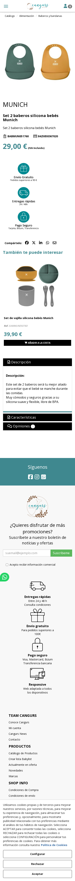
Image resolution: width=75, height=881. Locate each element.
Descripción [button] (20, 362)
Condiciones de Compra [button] (23, 790)
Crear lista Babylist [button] (20, 759)
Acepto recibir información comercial (32, 564)
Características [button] (23, 417)
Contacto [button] (14, 739)
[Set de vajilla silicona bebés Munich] (37, 284)
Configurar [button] (37, 854)
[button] (37, 6)
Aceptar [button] (37, 874)
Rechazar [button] (37, 864)
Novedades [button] (16, 770)
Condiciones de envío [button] (22, 795)
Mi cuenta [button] (15, 728)
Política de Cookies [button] (54, 845)
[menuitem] (37, 722)
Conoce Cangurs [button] (19, 722)
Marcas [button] (13, 776)
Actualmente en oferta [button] (23, 765)
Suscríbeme (61, 553)
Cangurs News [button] (18, 734)
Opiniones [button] (23, 426)
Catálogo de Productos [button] (23, 753)
